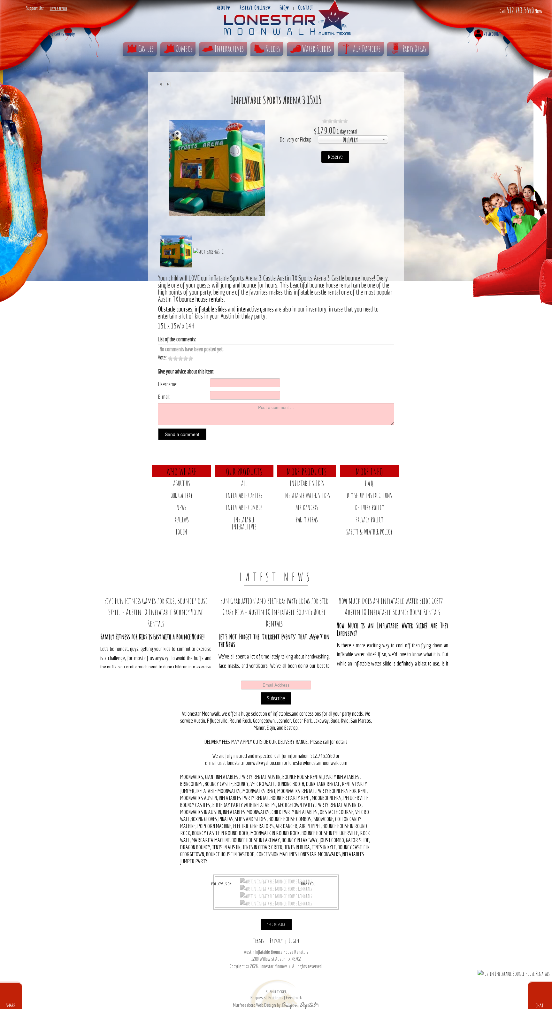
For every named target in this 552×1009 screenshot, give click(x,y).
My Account (492, 34)
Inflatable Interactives (244, 523)
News (181, 507)
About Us (181, 483)
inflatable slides (210, 309)
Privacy (276, 940)
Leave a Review (58, 8)
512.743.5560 (520, 9)
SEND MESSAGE (276, 924)
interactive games (255, 309)
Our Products (244, 471)
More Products (307, 471)
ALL (244, 483)
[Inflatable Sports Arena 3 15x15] (217, 167)
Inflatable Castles (244, 495)
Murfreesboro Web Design (254, 1005)
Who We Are (181, 471)
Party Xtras (414, 48)
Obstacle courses (175, 309)
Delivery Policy (369, 507)
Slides (273, 48)
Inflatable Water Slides (306, 495)
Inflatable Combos (244, 507)
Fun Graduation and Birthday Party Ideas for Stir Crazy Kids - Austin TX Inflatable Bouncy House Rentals (274, 612)
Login (181, 532)
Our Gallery (181, 495)
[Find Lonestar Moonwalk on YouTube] (276, 902)
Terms (258, 940)
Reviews (181, 519)
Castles (146, 48)
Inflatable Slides (307, 483)
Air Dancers (366, 48)
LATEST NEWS (276, 576)
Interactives (229, 48)
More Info (369, 471)
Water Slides (316, 48)
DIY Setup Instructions (369, 495)
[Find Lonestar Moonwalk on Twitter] (276, 888)
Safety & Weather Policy (369, 532)
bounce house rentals (201, 299)
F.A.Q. (369, 483)
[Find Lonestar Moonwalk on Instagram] (276, 895)
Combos (184, 48)
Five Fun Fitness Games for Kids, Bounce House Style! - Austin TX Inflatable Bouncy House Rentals (155, 612)
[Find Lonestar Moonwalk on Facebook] (276, 880)
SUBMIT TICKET (276, 994)
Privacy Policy (369, 519)
